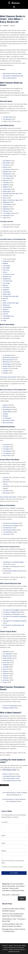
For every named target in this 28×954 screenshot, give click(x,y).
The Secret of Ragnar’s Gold (11, 612)
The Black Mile (7, 117)
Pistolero (5, 373)
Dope (4, 217)
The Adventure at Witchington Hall (13, 625)
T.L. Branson (5, 25)
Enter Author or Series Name (11, 895)
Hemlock (5, 675)
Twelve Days (7, 189)
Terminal (5, 678)
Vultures (5, 211)
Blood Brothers (7, 656)
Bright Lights (7, 191)
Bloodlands (6, 209)
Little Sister (6, 486)
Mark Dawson (4, 716)
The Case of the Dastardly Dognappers (15, 616)
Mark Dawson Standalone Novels (13, 76)
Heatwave (6, 673)
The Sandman (7, 204)
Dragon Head (7, 366)
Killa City (5, 195)
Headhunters (7, 174)
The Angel (6, 444)
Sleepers (5, 187)
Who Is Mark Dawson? (9, 78)
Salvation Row (7, 171)
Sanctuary (6, 680)
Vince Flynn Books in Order (11, 778)
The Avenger (7, 453)
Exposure (6, 671)
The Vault (6, 490)
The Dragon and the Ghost (8, 377)
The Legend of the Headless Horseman (15, 621)
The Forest (6, 534)
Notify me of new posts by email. (13, 867)
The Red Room (7, 527)
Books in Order (7, 774)
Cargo (5, 682)
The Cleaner (6, 160)
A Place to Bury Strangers (10, 525)
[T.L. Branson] (14, 3)
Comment (4, 822)
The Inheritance (7, 532)
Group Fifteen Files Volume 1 (8, 497)
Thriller (12, 25)
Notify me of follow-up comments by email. (12, 862)
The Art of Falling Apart (10, 705)
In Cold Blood (7, 355)
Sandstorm (6, 651)
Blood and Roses (8, 359)
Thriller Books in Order (9, 770)
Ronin (4, 198)
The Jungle (6, 178)
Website (3, 851)
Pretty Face (6, 455)
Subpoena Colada (8, 708)
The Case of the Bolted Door (11, 566)
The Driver (6, 165)
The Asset (6, 446)
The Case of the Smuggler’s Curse (13, 610)
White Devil (6, 362)
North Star (6, 662)
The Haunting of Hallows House (12, 571)
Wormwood (6, 493)
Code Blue (6, 660)
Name (3, 835)
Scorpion (5, 477)
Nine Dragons (7, 364)
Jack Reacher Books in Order (12, 776)
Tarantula (6, 227)
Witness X (6, 482)
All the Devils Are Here (9, 530)
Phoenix (5, 368)
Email (3, 843)
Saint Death (6, 163)
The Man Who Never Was (10, 193)
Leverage (5, 667)
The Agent (6, 449)
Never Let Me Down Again (11, 200)
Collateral (6, 664)
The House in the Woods (10, 523)
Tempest (5, 370)
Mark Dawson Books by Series (12, 73)
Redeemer (6, 185)
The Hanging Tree (8, 213)
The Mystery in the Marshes (11, 614)
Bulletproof (6, 202)
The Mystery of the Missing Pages (13, 562)
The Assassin (7, 451)
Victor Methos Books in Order (12, 780)
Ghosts (5, 167)
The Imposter (7, 119)
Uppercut (6, 206)
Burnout (5, 669)
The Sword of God (8, 169)
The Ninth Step (7, 176)
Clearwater (6, 215)
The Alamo (6, 182)
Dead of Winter (7, 658)
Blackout (5, 180)
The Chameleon (7, 654)
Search (22, 898)
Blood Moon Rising (8, 357)
